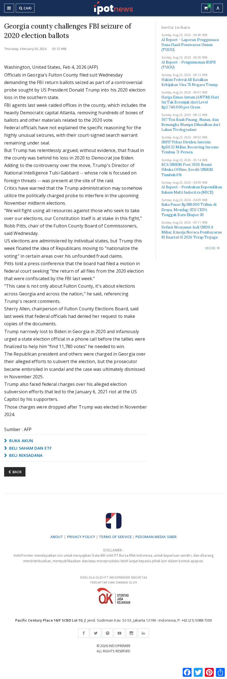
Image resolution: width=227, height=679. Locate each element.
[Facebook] (83, 633)
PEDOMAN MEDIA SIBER (156, 536)
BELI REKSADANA (25, 455)
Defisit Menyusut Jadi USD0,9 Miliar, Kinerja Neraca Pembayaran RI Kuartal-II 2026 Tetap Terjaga (191, 232)
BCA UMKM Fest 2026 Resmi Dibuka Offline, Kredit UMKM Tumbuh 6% (187, 169)
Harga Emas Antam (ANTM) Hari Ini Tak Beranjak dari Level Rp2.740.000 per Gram (190, 102)
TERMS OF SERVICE (115, 536)
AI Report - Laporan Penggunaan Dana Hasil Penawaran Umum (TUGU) (190, 44)
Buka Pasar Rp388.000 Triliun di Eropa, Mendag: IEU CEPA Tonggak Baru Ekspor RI (188, 209)
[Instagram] (131, 633)
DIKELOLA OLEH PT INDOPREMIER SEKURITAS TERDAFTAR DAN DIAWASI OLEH (113, 580)
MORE (210, 247)
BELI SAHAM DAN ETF (30, 448)
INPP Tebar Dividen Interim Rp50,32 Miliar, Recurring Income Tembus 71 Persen (190, 147)
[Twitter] (95, 633)
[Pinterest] (107, 633)
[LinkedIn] (143, 633)
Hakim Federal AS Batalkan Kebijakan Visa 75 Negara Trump (189, 82)
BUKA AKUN (20, 440)
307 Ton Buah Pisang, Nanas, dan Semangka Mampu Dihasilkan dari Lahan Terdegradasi (190, 124)
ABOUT (56, 536)
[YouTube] (119, 633)
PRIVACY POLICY (81, 536)
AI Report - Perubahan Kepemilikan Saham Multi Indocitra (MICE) (191, 189)
